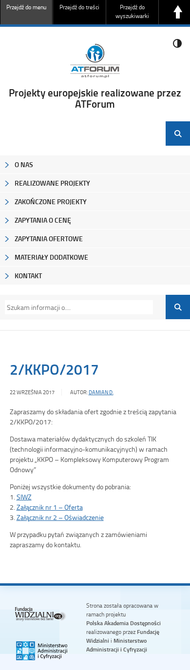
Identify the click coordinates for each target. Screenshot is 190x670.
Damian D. (101, 392)
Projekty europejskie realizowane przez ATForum (95, 98)
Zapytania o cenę (43, 220)
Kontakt (28, 275)
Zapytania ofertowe (49, 238)
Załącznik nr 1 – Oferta (50, 507)
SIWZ (24, 496)
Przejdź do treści (79, 7)
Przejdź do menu (26, 7)
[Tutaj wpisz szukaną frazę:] (76, 307)
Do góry (178, 12)
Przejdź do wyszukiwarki (132, 11)
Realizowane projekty (52, 183)
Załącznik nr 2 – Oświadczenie (60, 517)
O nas (24, 164)
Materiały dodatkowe (51, 257)
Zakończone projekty (51, 201)
